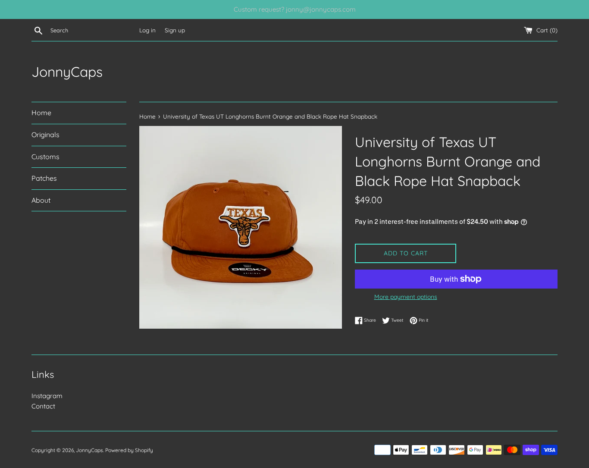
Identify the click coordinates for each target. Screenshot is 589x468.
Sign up (175, 30)
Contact (43, 406)
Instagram (47, 396)
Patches (44, 178)
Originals (45, 134)
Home (41, 112)
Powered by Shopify (129, 450)
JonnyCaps (67, 71)
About (40, 200)
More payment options (405, 296)
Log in (147, 30)
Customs (45, 156)
